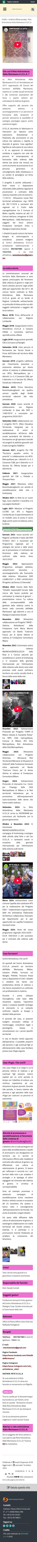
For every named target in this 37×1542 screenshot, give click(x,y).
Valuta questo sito (20, 1487)
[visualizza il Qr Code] (12, 1473)
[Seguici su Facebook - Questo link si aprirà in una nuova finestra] (4, 1526)
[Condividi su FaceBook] (26, 1471)
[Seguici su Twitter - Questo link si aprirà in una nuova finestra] (7, 1526)
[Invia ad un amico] (9, 1473)
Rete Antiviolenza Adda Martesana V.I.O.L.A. (17, 21)
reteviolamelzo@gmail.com (14, 1347)
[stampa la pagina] (6, 1473)
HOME (4, 19)
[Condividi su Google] (29, 1471)
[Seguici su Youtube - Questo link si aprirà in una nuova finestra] (13, 1526)
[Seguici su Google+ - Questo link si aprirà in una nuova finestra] (10, 1526)
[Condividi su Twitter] (32, 1471)
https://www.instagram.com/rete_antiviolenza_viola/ (17, 1367)
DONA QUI (7, 1391)
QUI (3, 1443)
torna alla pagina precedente (13, 1479)
